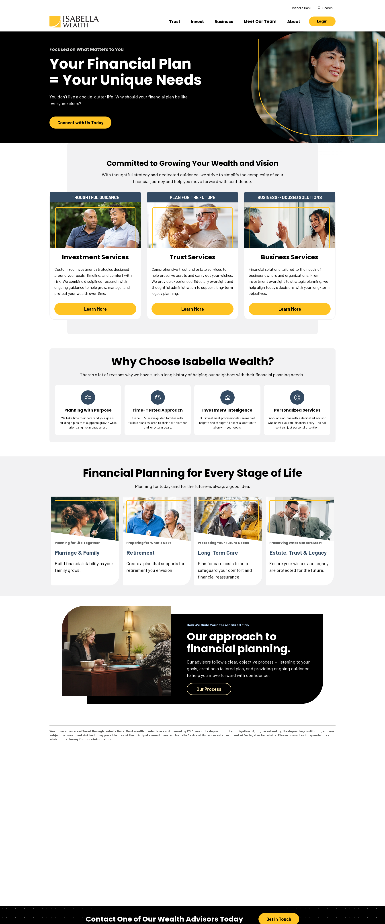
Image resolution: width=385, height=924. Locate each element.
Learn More (95, 309)
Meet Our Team (260, 21)
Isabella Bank (301, 8)
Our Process (209, 689)
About (293, 21)
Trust (174, 21)
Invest (197, 21)
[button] (322, 21)
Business (224, 21)
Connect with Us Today (80, 122)
